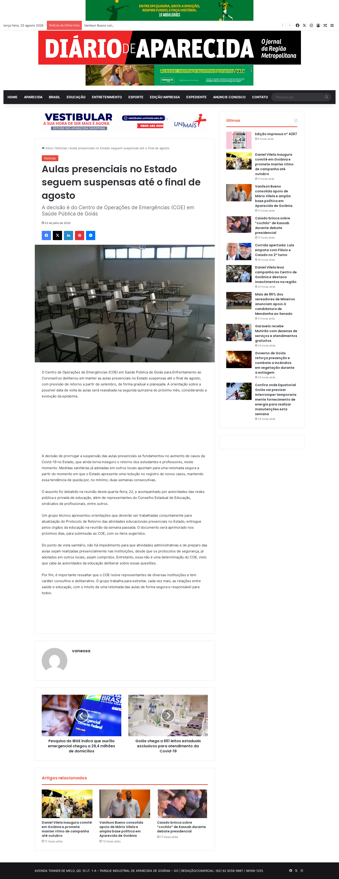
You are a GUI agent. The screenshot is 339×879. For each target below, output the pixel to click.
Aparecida (33, 97)
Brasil (54, 97)
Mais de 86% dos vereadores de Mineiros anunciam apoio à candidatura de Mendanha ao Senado (275, 304)
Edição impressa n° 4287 (276, 134)
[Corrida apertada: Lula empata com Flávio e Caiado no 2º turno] (239, 251)
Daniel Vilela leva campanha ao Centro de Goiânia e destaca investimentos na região (276, 274)
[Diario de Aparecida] (169, 48)
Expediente (196, 97)
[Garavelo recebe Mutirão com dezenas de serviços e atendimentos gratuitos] (239, 332)
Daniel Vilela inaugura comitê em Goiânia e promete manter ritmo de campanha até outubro (67, 829)
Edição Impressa (165, 97)
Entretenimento (107, 97)
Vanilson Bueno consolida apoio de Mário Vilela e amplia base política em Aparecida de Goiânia (152, 25)
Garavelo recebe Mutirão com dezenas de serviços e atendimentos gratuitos (276, 333)
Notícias (61, 148)
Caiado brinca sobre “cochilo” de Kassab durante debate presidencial (181, 827)
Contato (260, 97)
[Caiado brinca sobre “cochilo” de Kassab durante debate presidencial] (182, 804)
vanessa (81, 651)
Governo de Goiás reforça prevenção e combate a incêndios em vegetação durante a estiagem (274, 363)
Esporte (135, 97)
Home (13, 97)
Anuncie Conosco (229, 97)
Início (49, 148)
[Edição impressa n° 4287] (239, 140)
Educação (76, 97)
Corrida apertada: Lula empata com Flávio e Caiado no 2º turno (274, 250)
